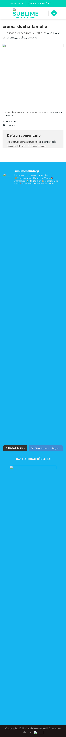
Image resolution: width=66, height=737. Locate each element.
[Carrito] (54, 13)
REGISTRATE (16, 3)
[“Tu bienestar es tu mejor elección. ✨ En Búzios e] (33, 408)
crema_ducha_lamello (22, 37)
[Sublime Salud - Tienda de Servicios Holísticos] (25, 13)
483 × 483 (53, 33)
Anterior (10, 121)
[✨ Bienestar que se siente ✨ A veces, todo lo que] (33, 343)
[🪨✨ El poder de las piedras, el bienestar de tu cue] (33, 219)
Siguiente (11, 125)
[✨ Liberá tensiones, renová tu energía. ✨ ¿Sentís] (33, 282)
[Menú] (61, 13)
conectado (49, 141)
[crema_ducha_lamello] (33, 74)
